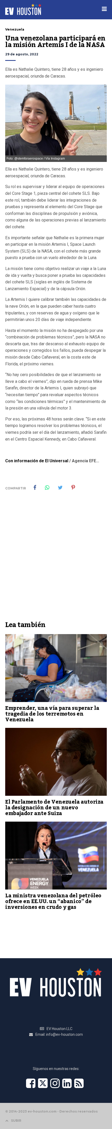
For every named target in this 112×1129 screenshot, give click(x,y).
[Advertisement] (56, 560)
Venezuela (14, 29)
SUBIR (16, 1120)
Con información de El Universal (36, 460)
